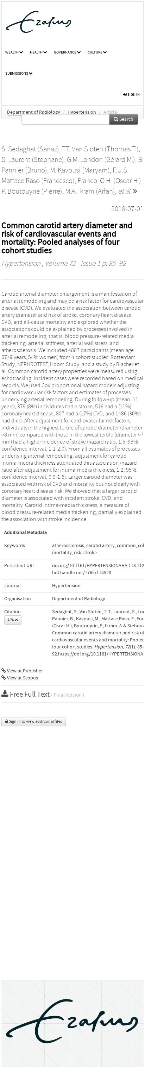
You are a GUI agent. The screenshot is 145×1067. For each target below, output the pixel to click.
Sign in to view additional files (35, 721)
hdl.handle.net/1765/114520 (81, 573)
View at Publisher (24, 671)
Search (125, 119)
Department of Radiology (33, 112)
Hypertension (82, 112)
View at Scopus (22, 678)
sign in (133, 94)
